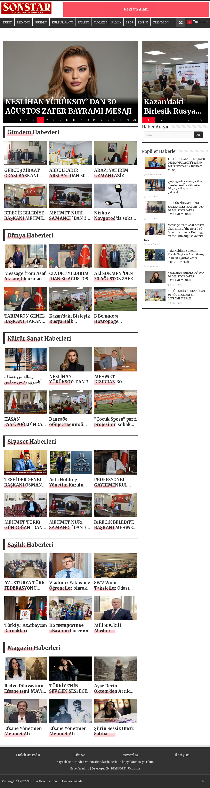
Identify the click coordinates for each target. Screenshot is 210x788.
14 (94, 119)
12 (80, 119)
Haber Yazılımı (79, 768)
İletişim (182, 755)
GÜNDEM (41, 22)
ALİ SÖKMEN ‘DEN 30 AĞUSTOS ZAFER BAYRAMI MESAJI (115, 279)
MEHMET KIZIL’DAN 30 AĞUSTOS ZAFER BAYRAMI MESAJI (113, 384)
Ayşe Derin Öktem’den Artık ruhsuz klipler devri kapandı (112, 693)
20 (134, 119)
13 (87, 119)
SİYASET (83, 22)
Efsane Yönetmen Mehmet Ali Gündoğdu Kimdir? (24, 734)
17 (114, 119)
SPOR (129, 22)
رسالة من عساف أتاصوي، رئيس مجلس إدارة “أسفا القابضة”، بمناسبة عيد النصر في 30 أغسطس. (185, 186)
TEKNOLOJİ (161, 22)
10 (67, 119)
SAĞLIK (116, 22)
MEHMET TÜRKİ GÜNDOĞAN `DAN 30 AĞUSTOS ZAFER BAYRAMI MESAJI (25, 530)
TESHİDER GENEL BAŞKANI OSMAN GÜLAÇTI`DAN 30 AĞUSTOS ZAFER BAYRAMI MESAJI (186, 164)
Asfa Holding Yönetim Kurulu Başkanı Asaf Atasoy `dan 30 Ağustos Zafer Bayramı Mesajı (186, 256)
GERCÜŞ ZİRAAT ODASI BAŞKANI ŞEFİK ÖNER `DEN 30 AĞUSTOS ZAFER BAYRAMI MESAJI (186, 208)
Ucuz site (134, 768)
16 (107, 119)
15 (100, 119)
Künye (79, 755)
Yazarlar (130, 755)
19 (127, 119)
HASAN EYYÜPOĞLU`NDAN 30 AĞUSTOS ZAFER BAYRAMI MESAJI (25, 427)
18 (121, 119)
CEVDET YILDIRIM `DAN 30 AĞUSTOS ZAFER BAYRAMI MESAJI (69, 281)
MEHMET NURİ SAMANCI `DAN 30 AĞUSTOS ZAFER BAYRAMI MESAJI (69, 221)
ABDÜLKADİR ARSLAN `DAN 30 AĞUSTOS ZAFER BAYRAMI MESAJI (68, 178)
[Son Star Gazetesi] (26, 7)
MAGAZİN (100, 22)
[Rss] (202, 781)
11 (74, 119)
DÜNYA (7, 22)
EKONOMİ (23, 22)
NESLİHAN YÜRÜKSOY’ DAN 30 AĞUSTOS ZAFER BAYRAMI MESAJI (70, 384)
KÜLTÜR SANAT (62, 22)
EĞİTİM (143, 22)
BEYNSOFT (118, 768)
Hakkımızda (28, 755)
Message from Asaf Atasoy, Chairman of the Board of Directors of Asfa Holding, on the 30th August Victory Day (174, 232)
